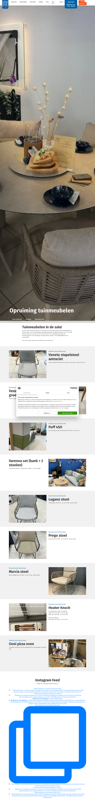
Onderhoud (33, 2)
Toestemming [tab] (26, 392)
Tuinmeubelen (23, 2)
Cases (47, 2)
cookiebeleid (61, 407)
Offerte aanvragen (82, 2)
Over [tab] (68, 392)
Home (10, 321)
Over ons (53, 2)
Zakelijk (41, 2)
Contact (61, 2)
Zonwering (13, 2)
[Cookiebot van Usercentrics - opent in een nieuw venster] (71, 388)
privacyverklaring (57, 401)
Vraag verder (60, 335)
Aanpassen (46, 413)
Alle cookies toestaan (67, 413)
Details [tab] (47, 392)
